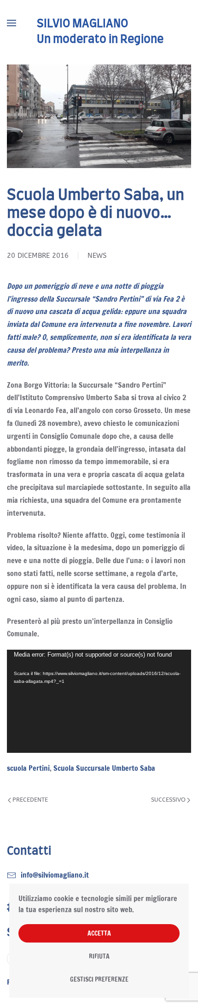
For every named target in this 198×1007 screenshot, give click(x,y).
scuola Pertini (28, 768)
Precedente (30, 799)
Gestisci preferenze (99, 979)
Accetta (99, 933)
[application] (99, 701)
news (97, 255)
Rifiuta (99, 956)
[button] (11, 23)
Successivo (168, 799)
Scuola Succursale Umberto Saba (104, 768)
